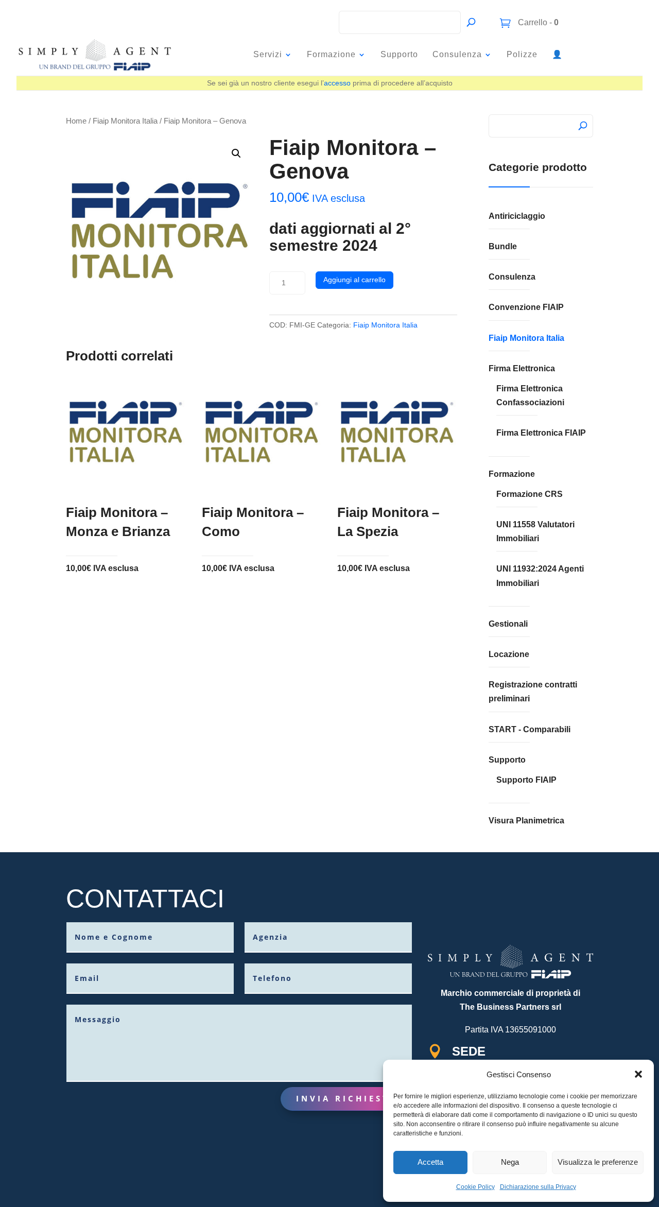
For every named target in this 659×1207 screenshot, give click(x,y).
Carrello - (537, 22)
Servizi (267, 54)
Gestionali (508, 623)
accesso (337, 83)
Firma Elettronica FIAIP (541, 432)
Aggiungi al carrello (354, 279)
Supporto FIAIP (526, 779)
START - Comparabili (529, 729)
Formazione (331, 54)
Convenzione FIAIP (526, 307)
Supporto (399, 54)
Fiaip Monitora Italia (125, 121)
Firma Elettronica (522, 368)
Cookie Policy (475, 1187)
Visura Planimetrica (526, 820)
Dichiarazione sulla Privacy (538, 1187)
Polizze (522, 54)
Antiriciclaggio (517, 216)
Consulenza (457, 54)
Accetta (430, 1162)
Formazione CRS (529, 494)
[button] (638, 1074)
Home (76, 121)
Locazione (509, 654)
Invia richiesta (346, 1098)
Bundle (503, 246)
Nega (510, 1162)
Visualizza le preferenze (598, 1162)
